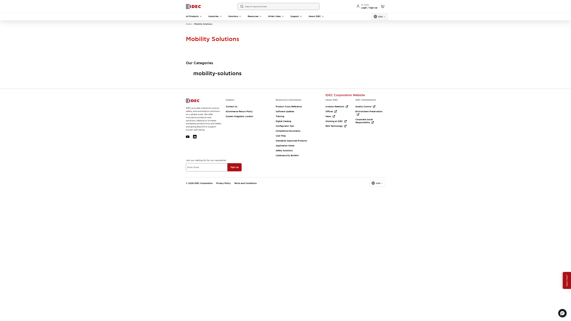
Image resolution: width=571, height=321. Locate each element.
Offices (329, 111)
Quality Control (363, 106)
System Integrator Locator (239, 116)
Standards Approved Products (291, 140)
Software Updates (285, 111)
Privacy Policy (223, 183)
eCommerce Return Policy (239, 111)
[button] (562, 313)
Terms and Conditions (245, 183)
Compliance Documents (288, 131)
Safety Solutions (284, 150)
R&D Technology (334, 126)
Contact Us (231, 106)
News (328, 116)
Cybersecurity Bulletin (287, 155)
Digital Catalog (283, 121)
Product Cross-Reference (289, 106)
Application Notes (285, 145)
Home (189, 24)
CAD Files (281, 135)
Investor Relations (334, 106)
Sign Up (234, 167)
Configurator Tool (285, 126)
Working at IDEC (334, 121)
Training (280, 116)
